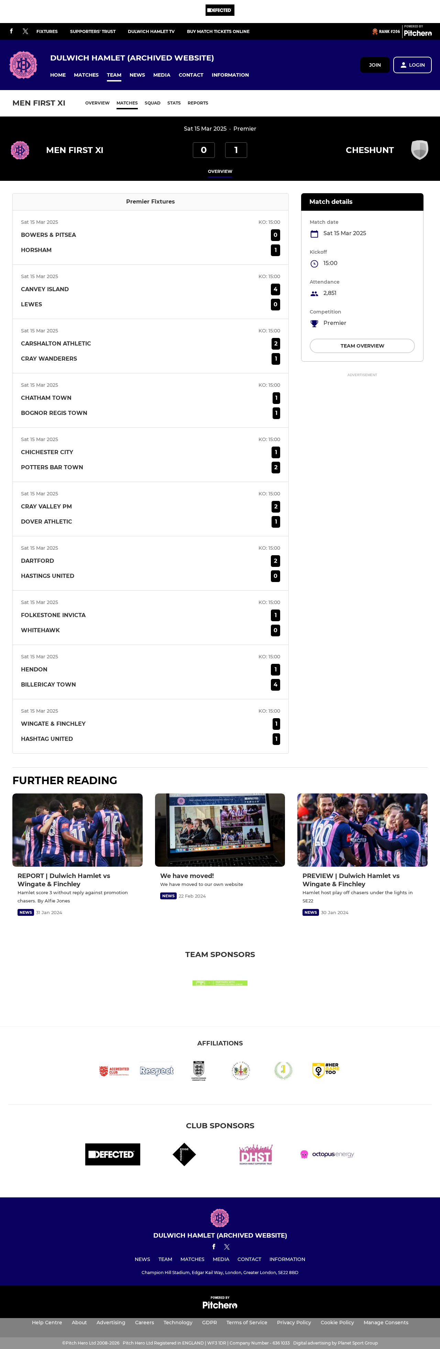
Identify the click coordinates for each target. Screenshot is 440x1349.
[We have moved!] (220, 830)
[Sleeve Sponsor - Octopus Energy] (327, 1156)
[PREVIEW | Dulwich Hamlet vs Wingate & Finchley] (362, 830)
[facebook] (11, 31)
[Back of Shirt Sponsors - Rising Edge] (184, 1156)
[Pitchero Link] (418, 34)
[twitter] (25, 32)
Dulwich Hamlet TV (151, 31)
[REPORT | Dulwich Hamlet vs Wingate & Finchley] (77, 830)
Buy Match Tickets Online (218, 31)
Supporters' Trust (93, 31)
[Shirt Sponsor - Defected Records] (220, 11)
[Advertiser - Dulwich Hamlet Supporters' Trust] (255, 1156)
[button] (58, 75)
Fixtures (47, 31)
